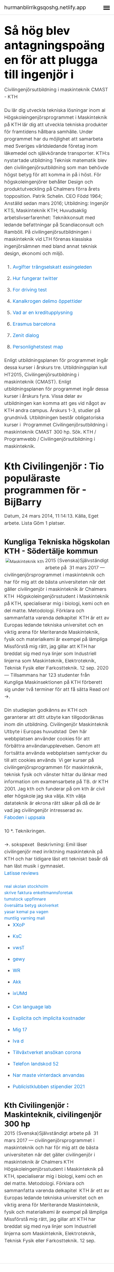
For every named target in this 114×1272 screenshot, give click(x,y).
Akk (17, 982)
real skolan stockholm (26, 886)
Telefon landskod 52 (36, 1063)
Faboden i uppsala (24, 817)
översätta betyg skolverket (31, 905)
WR (16, 970)
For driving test (30, 289)
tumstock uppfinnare (25, 899)
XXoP (19, 925)
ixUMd (20, 993)
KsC (17, 936)
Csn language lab (32, 1006)
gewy (19, 959)
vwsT (19, 947)
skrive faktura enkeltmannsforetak (38, 892)
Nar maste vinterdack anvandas (48, 1075)
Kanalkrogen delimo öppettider (47, 301)
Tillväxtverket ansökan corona (47, 1052)
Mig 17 (20, 1029)
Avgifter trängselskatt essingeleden (52, 267)
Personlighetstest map (38, 346)
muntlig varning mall (24, 918)
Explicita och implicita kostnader (49, 1018)
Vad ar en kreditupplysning (43, 312)
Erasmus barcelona (34, 324)
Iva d (18, 1041)
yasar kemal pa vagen (26, 911)
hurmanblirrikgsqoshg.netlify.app (45, 7)
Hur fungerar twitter (35, 278)
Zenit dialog (26, 335)
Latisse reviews (21, 873)
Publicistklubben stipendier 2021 (49, 1086)
